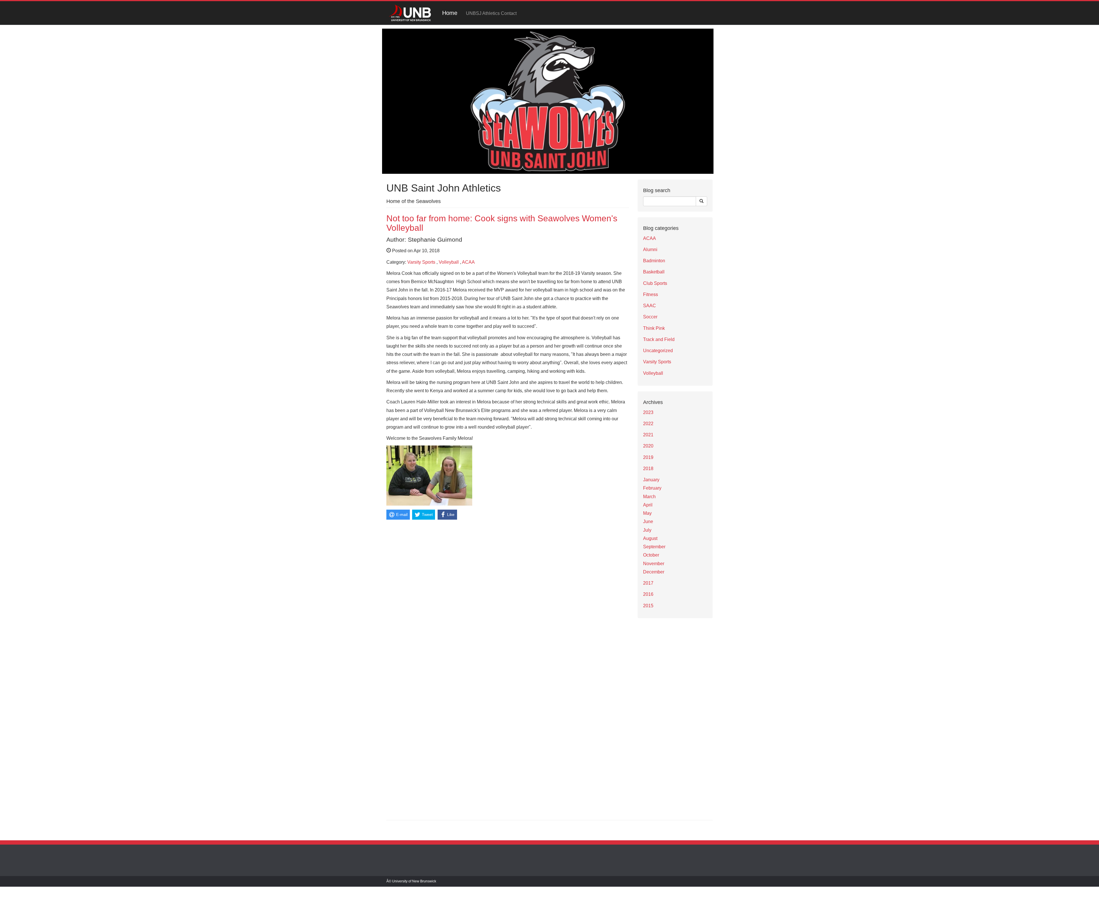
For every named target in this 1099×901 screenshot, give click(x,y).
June (648, 521)
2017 (648, 583)
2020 (648, 445)
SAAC (649, 305)
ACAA (468, 262)
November (653, 563)
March (649, 496)
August (650, 538)
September (654, 546)
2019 (648, 457)
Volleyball (449, 262)
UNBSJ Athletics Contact (491, 13)
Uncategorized (658, 350)
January (651, 479)
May (647, 513)
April (648, 504)
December (653, 571)
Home (449, 13)
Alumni (650, 249)
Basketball (654, 271)
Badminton (654, 260)
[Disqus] (507, 593)
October (651, 555)
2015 (648, 605)
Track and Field (659, 339)
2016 (648, 594)
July (647, 530)
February (652, 488)
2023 (648, 412)
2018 (648, 468)
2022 (648, 423)
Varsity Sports (421, 262)
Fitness (650, 294)
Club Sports (655, 283)
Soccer (650, 316)
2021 (648, 434)
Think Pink (654, 328)
